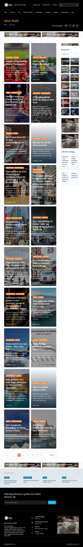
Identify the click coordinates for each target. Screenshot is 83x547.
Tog (19, 12)
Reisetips (48, 12)
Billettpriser (37, 217)
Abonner (51, 502)
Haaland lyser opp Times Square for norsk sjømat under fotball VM (15, 100)
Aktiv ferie (36, 383)
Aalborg (35, 340)
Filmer (8, 92)
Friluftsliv (42, 57)
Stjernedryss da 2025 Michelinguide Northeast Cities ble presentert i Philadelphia (16, 177)
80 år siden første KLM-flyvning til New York (43, 100)
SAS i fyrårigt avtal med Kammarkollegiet (65, 177)
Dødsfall (7, 477)
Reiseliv (56, 12)
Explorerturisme (16, 421)
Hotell (44, 477)
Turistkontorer (46, 5)
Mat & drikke (64, 12)
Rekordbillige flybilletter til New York (42, 346)
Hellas (17, 340)
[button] (66, 25)
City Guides (44, 383)
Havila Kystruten (16, 218)
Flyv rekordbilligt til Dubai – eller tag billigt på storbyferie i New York (43, 225)
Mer (73, 12)
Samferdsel (39, 12)
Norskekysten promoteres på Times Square (16, 225)
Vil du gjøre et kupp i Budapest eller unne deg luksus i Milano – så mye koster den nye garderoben (44, 181)
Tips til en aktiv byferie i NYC (40, 388)
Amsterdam (36, 93)
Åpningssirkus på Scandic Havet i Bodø (69, 481)
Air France (9, 133)
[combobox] (67, 5)
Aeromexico (36, 138)
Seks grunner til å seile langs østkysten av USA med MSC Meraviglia (16, 383)
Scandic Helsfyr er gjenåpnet (74, 175)
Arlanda (44, 138)
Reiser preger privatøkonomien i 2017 (74, 160)
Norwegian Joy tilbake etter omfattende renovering (43, 304)
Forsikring (9, 57)
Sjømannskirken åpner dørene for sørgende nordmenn (10, 482)
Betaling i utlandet (38, 172)
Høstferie (45, 256)
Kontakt (55, 5)
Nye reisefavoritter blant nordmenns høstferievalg (42, 263)
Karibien (41, 297)
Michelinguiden (19, 167)
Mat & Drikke (9, 167)
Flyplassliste (36, 5)
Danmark (44, 217)
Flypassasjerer (27, 477)
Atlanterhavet (45, 93)
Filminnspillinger (16, 92)
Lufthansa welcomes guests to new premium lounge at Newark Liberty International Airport (16, 303)
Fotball (16, 57)
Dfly (15, 544)
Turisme (12, 12)
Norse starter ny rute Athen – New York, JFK (16, 346)
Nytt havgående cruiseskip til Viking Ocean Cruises (16, 428)
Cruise (8, 218)
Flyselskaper (10, 340)
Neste (51, 455)
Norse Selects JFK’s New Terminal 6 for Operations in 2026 (15, 265)
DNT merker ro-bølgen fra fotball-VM (43, 62)
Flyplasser (18, 258)
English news (10, 258)
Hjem (5, 12)
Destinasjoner (37, 256)
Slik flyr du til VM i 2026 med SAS (42, 144)
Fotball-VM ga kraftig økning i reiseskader (16, 62)
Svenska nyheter (28, 12)
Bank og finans (37, 169)
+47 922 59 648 (39, 533)
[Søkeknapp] (77, 5)
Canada (19, 375)
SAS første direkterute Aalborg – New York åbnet (43, 428)
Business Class (10, 294)
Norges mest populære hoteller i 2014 (49, 481)
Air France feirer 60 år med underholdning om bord (15, 141)
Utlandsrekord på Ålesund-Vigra (31, 481)
